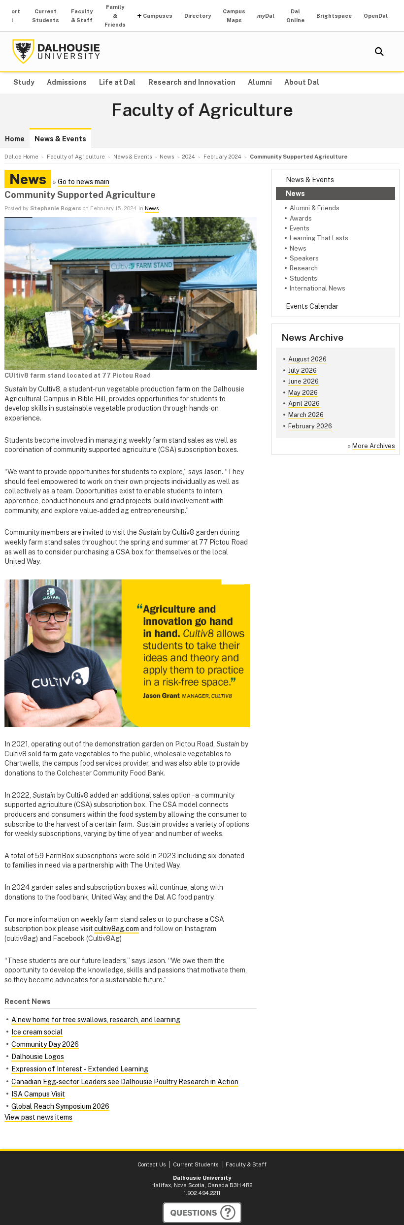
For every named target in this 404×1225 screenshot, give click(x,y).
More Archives (373, 446)
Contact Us (151, 1164)
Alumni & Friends (314, 208)
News (295, 193)
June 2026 (303, 381)
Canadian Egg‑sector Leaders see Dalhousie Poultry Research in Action (124, 1082)
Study (23, 82)
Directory (197, 16)
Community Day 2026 (45, 1044)
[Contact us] (202, 1212)
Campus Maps (234, 15)
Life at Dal (117, 82)
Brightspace (334, 16)
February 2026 (310, 426)
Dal (265, 16)
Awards (301, 218)
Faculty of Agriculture (202, 110)
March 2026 (306, 415)
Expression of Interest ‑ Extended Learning (79, 1069)
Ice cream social (37, 1032)
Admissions (67, 82)
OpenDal (376, 16)
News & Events (60, 139)
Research (304, 268)
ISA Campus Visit (38, 1094)
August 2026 (307, 359)
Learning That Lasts (319, 238)
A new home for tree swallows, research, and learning (95, 1020)
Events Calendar (312, 306)
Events (299, 228)
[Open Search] (379, 51)
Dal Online (295, 15)
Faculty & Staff (82, 15)
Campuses (157, 16)
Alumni (260, 82)
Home (15, 139)
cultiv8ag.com (116, 929)
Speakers (304, 258)
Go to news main (83, 182)
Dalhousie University (56, 51)
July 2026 (302, 370)
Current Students (45, 15)
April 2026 (304, 403)
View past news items (38, 1117)
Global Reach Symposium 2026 (60, 1106)
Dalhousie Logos (37, 1057)
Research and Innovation (192, 82)
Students (303, 278)
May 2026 (303, 392)
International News (317, 288)
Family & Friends (115, 16)
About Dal (301, 82)
